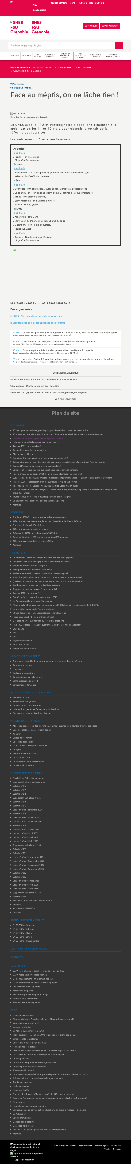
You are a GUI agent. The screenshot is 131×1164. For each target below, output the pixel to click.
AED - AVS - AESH (21, 644)
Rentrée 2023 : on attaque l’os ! (27, 593)
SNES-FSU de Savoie (22, 937)
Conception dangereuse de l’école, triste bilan (35, 1062)
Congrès (17, 749)
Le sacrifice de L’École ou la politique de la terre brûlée (38, 1054)
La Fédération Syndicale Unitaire (28, 761)
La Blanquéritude (21, 1058)
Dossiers (17, 912)
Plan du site (116, 1146)
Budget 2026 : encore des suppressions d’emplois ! (37, 466)
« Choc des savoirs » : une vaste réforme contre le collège (39, 613)
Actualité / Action (21, 697)
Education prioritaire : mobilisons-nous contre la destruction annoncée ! (47, 577)
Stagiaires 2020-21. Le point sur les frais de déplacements (40, 517)
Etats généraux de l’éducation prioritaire (32, 569)
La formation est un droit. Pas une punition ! (34, 609)
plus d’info (19, 153)
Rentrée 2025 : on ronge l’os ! (27, 446)
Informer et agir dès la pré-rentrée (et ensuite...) (35, 442)
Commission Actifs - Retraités (27, 705)
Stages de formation (22, 737)
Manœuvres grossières (23, 1015)
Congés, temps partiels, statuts (27, 677)
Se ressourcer (19, 1102)
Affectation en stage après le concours (31, 529)
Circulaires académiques (24, 685)
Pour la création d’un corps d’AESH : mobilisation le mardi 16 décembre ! (47, 474)
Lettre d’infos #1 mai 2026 (25, 888)
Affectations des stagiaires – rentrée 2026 (33, 541)
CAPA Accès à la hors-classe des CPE (30, 974)
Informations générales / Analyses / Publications (36, 709)
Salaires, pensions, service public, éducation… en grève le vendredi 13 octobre (49, 1110)
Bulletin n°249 (19, 825)
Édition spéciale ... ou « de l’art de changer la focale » (38, 1078)
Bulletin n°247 (19, 805)
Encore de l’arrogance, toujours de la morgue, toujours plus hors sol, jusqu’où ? (50, 1098)
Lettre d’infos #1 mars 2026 (26, 880)
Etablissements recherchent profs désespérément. (37, 585)
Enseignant (18, 629)
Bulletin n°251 (19, 853)
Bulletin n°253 (19, 877)
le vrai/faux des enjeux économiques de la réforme (37, 323)
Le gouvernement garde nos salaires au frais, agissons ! (39, 500)
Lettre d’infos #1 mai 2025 (25, 837)
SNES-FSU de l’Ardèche (24, 925)
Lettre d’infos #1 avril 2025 (25, 833)
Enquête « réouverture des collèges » (30, 565)
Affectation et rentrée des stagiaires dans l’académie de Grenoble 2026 (47, 521)
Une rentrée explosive (23, 1122)
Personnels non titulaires (25, 648)
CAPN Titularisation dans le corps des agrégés (35, 982)
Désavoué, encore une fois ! (26, 1023)
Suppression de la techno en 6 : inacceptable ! (35, 589)
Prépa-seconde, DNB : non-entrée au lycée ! (33, 617)
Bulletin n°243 (19, 786)
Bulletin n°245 (19, 794)
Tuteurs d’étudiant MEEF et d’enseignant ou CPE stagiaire (40, 537)
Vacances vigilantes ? (23, 1027)
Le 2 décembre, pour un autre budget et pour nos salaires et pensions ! (46, 470)
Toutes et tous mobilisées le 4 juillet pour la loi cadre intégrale (42, 496)
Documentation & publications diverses (32, 713)
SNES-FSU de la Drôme (24, 929)
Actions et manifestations (25, 753)
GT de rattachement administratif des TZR (33, 978)
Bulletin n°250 (19, 849)
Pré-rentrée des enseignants (26, 986)
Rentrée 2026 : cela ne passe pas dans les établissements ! (40, 1129)
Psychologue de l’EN (22, 640)
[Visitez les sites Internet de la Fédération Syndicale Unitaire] (27, 1155)
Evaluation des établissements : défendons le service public (41, 573)
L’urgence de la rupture (24, 1126)
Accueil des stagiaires (23, 990)
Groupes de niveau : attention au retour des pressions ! (39, 620)
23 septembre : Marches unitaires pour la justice (34, 386)
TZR (14, 632)
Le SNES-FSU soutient (23, 765)
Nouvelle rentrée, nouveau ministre (29, 1106)
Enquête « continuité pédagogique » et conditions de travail (41, 561)
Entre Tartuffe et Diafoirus (25, 1039)
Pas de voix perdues (22, 1082)
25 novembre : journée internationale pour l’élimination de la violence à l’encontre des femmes (58, 434)
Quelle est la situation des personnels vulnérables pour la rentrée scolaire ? (48, 581)
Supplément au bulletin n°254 (27, 892)
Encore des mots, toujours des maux (30, 1042)
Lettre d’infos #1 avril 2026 (25, 884)
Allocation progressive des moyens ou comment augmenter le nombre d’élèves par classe (55, 726)
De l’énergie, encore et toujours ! (28, 1031)
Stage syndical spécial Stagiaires (28, 525)
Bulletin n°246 (19, 801)
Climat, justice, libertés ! (24, 454)
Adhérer (17, 734)
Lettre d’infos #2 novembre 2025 (28, 869)
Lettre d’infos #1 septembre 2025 (29, 857)
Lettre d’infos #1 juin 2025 (25, 841)
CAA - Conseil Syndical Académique (30, 745)
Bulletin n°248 (19, 813)
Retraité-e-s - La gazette (24, 701)
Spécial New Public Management (28, 778)
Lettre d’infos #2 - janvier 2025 (27, 821)
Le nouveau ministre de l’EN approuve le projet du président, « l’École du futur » (50, 1074)
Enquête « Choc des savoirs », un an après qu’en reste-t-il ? (40, 458)
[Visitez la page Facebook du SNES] (51, 1145)
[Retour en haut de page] (12, 1152)
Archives (17, 504)
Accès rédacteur (85, 1146)
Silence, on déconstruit (24, 1070)
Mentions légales (101, 1146)
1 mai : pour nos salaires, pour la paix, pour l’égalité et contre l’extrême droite (50, 430)
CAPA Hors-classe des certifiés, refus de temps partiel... (39, 971)
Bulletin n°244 (19, 790)
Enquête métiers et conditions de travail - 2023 (35, 597)
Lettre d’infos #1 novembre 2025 (28, 865)
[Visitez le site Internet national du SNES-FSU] (25, 1147)
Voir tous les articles (65, 399)
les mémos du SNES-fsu (24, 908)
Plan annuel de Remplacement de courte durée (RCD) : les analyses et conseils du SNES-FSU (56, 605)
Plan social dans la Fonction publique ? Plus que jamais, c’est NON (44, 1019)
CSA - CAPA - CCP (21, 757)
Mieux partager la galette (25, 1046)
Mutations (18, 669)
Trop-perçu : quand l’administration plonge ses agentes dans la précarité (47, 661)
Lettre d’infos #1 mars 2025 (26, 829)
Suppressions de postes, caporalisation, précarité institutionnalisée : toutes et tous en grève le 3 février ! (62, 477)
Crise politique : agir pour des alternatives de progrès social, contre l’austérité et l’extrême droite (59, 462)
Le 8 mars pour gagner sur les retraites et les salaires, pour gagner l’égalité (48, 392)
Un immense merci (22, 1086)
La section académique (24, 741)
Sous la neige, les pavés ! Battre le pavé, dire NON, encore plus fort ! (44, 1094)
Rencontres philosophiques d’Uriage (30, 994)
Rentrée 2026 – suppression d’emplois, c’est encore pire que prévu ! (45, 482)
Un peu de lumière (21, 1090)
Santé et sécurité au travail (25, 681)
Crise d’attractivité (22, 1117)
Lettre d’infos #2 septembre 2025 (28, 861)
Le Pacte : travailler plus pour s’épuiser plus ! (33, 601)
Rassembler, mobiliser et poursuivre (29, 450)
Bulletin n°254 (19, 896)
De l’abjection (19, 1114)
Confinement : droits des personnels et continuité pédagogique (43, 557)
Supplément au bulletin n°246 (27, 798)
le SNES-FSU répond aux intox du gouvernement (36, 316)
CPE (15, 636)
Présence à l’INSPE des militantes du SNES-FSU (35, 533)
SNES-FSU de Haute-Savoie (26, 941)
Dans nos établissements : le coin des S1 (32, 730)
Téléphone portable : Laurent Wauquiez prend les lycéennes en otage (45, 486)
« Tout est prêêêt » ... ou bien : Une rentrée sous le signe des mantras (45, 1035)
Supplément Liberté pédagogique (29, 782)
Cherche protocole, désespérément (29, 1066)
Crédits (107, 1149)
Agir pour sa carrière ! (23, 665)
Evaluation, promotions (24, 673)
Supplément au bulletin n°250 (27, 845)
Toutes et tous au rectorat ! (25, 998)
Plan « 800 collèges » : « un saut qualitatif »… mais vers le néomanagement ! (47, 625)
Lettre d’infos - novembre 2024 (27, 809)
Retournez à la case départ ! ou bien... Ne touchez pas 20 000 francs (44, 1050)
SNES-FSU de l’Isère (22, 933)
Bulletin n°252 (19, 873)
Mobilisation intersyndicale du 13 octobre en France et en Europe (43, 379)
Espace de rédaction (24, 1159)
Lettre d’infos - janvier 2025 (26, 817)
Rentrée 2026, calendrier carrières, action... (33, 900)
